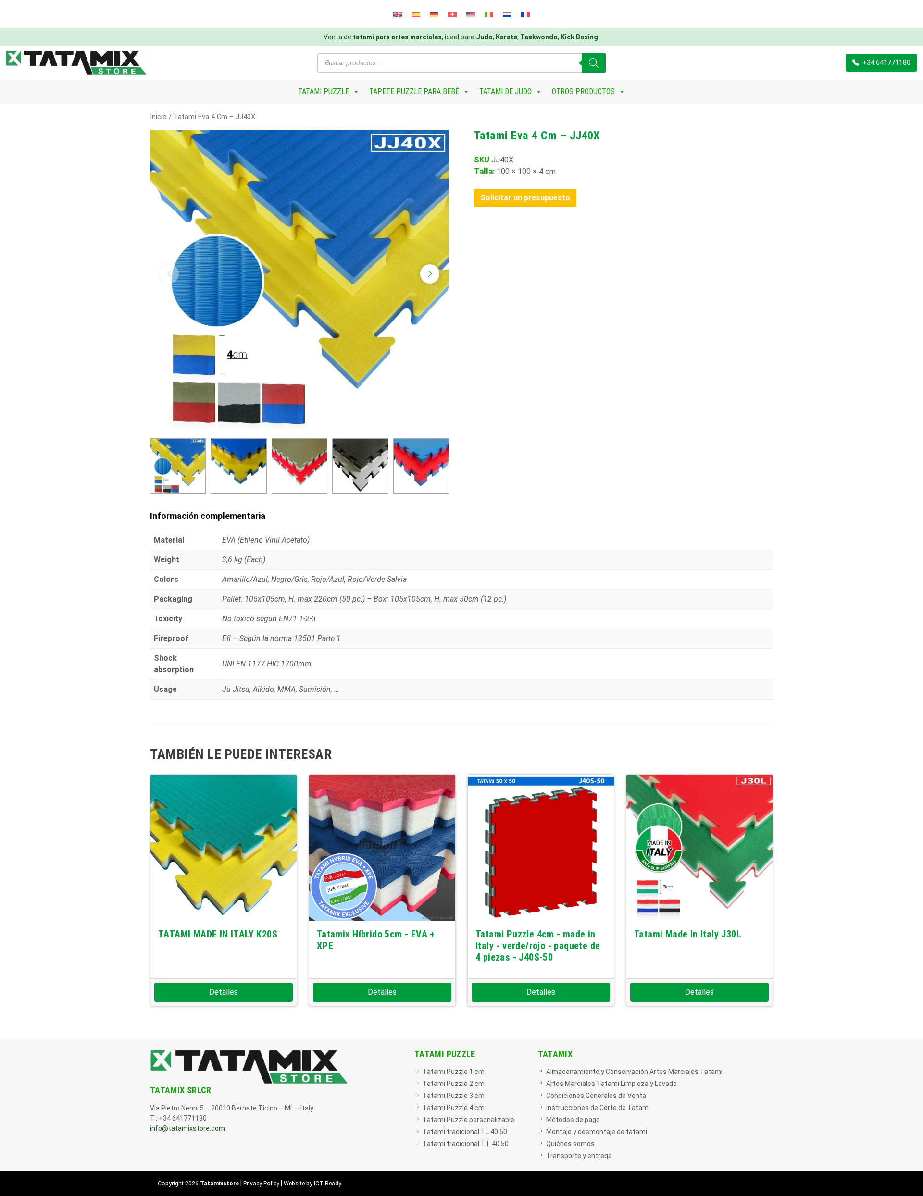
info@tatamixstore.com (187, 1128)
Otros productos (583, 91)
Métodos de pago (573, 1119)
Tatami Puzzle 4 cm (454, 1107)
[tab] (461, 515)
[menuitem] (397, 14)
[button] (429, 274)
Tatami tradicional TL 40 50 (465, 1131)
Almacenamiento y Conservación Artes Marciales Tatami (634, 1071)
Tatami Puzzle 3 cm (454, 1095)
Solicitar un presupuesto (525, 197)
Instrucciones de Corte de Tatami (598, 1107)
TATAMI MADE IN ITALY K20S (217, 934)
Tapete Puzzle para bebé (414, 91)
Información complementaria (207, 516)
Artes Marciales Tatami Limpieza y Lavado (611, 1083)
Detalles (223, 992)
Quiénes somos (570, 1143)
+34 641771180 (886, 62)
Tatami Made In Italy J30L (687, 934)
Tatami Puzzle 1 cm (454, 1071)
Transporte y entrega (579, 1155)
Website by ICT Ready (312, 1183)
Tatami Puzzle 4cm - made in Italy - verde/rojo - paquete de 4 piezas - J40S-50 (537, 945)
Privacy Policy (261, 1183)
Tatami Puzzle (323, 91)
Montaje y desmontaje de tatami (596, 1131)
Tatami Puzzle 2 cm (454, 1083)
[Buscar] (594, 63)
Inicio (158, 116)
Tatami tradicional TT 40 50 (466, 1143)
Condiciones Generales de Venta (596, 1095)
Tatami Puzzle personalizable (468, 1119)
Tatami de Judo (505, 91)
